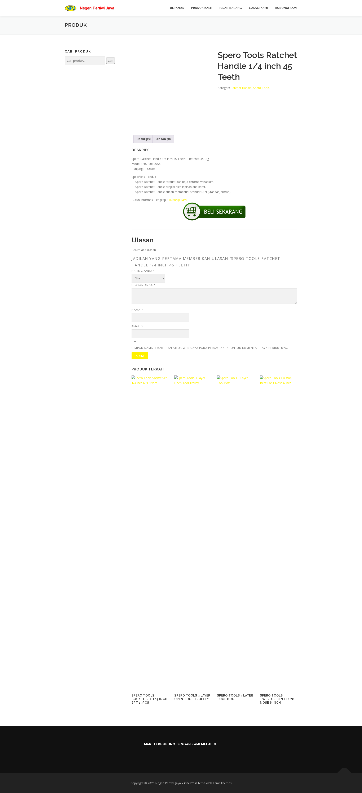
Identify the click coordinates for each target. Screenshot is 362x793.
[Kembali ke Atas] (344, 773)
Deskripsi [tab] (144, 139)
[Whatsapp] (198, 753)
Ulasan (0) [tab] (163, 139)
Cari (110, 61)
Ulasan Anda (144, 285)
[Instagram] (187, 753)
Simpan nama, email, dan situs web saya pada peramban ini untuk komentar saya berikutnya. (210, 348)
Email (137, 326)
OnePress (190, 783)
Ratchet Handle (241, 88)
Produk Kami (201, 7)
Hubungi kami (178, 200)
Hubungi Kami (286, 7)
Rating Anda (143, 270)
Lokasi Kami (258, 7)
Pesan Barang (230, 7)
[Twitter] (175, 753)
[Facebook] (163, 753)
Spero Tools (261, 88)
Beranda (177, 7)
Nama (137, 310)
